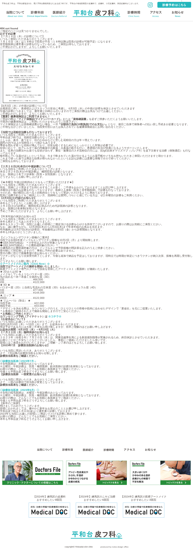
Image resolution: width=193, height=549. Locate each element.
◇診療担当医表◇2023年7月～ (18, 361)
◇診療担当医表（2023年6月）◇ (19, 389)
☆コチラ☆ (55, 316)
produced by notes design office (114, 547)
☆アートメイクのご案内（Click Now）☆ (25, 263)
